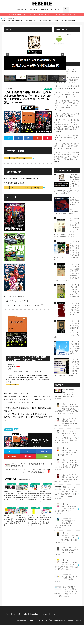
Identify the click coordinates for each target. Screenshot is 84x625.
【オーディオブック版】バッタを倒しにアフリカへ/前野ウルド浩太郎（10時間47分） (66, 94)
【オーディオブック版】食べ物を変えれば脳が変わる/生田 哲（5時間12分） (66, 478)
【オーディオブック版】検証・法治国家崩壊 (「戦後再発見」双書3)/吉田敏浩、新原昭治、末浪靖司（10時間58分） (66, 408)
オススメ (53, 9)
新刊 (17, 429)
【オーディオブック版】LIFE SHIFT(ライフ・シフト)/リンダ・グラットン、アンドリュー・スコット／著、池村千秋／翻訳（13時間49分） (66, 436)
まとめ (60, 9)
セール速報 (28, 9)
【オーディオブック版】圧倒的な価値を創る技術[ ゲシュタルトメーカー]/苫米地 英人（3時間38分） (66, 537)
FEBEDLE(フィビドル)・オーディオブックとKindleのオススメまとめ (47, 620)
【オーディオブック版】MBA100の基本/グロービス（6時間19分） (66, 551)
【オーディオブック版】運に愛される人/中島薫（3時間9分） (66, 578)
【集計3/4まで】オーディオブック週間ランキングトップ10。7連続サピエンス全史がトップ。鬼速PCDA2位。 (66, 591)
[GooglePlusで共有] (37, 138)
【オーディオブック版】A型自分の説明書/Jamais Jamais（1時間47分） (65, 422)
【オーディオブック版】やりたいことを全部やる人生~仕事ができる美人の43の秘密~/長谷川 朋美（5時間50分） (66, 564)
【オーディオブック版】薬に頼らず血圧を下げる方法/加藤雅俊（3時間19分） (66, 451)
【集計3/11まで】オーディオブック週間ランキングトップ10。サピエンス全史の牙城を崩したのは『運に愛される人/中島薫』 (66, 492)
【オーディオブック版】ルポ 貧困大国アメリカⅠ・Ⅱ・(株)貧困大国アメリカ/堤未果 (67, 146)
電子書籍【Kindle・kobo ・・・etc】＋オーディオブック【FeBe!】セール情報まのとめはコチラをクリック (42, 15)
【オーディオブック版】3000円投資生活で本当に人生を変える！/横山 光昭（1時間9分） (66, 508)
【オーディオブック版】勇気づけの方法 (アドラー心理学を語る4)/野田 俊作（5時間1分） (66, 80)
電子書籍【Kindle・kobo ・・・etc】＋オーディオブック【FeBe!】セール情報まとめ (65, 394)
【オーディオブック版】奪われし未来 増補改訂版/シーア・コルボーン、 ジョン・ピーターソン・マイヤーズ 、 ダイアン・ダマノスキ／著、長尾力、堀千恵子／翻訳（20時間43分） (66, 124)
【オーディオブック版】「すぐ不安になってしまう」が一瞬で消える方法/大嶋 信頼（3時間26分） (66, 464)
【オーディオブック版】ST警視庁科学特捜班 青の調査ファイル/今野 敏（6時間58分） (65, 523)
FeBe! (35, 9)
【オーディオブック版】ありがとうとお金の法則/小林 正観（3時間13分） (66, 71)
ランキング (19, 9)
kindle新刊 (9, 429)
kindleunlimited (44, 9)
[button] (7, 54)
